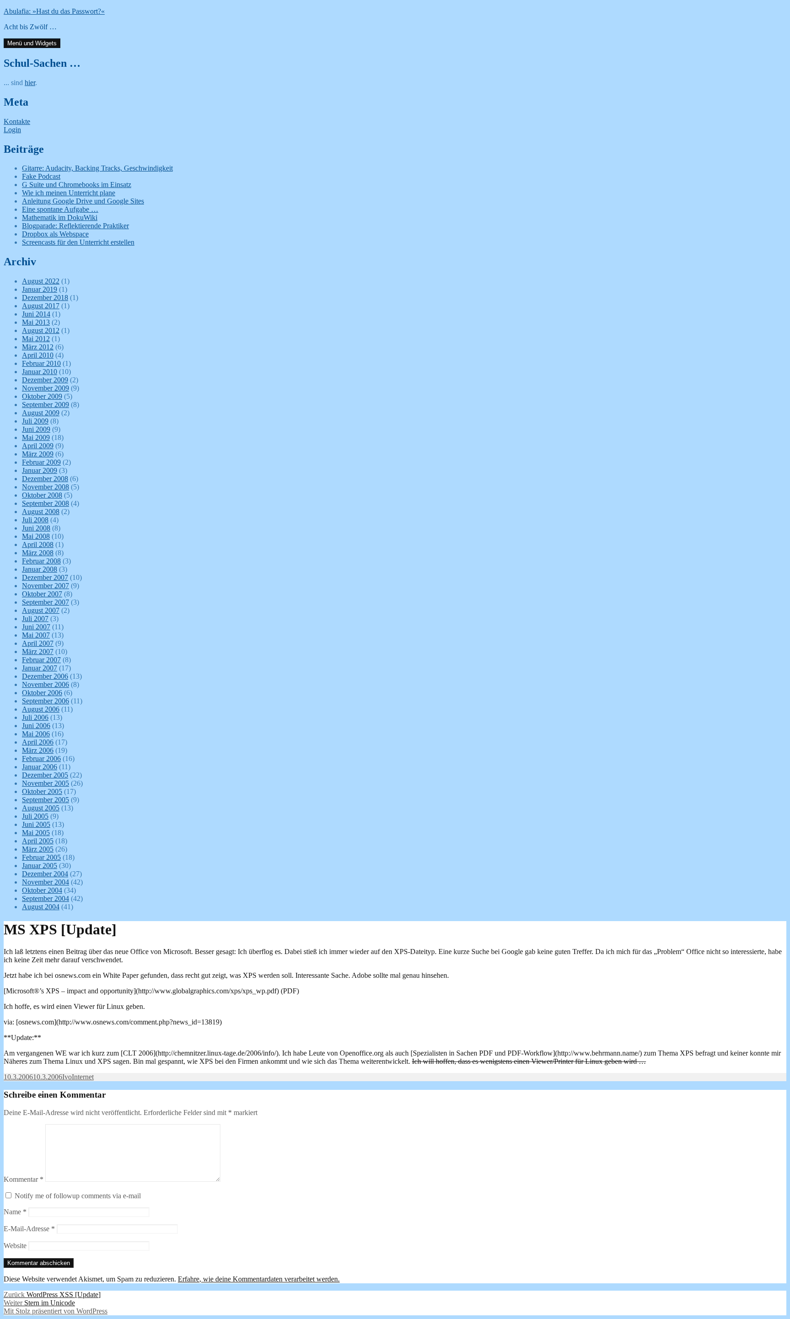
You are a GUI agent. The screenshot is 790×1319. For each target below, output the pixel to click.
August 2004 (40, 907)
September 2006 (45, 701)
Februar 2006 (41, 758)
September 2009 (45, 404)
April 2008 (37, 544)
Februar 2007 (41, 660)
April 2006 (37, 742)
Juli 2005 (35, 816)
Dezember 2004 (45, 874)
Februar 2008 (41, 561)
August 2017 (40, 306)
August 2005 (40, 808)
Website (15, 1245)
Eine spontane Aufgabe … (60, 209)
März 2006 (37, 750)
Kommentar (23, 1179)
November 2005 (45, 783)
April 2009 (37, 446)
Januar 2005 (39, 865)
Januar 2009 (39, 470)
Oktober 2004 (42, 890)
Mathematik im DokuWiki (59, 217)
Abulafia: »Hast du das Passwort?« (54, 11)
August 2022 (40, 281)
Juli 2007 (35, 618)
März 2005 (37, 849)
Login (12, 130)
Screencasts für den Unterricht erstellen (78, 242)
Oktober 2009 (42, 396)
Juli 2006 (35, 717)
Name (15, 1212)
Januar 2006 (39, 767)
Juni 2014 (36, 314)
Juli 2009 (35, 421)
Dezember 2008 (45, 479)
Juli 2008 (35, 520)
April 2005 (37, 841)
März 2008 (37, 553)
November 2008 (45, 487)
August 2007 (40, 610)
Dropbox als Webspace (55, 234)
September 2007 (45, 602)
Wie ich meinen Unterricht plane (68, 193)
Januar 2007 (39, 668)
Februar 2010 (41, 363)
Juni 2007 (36, 627)
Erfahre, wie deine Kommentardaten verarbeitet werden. (259, 1279)
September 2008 (45, 503)
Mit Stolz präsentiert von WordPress (55, 1311)
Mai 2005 (36, 832)
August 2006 (40, 709)
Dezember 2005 (45, 775)
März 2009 (37, 454)
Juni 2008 (36, 528)
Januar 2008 (39, 569)
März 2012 (37, 347)
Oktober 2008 (42, 495)
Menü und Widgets (32, 43)
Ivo (67, 1077)
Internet (83, 1077)
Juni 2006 (36, 725)
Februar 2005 (41, 857)
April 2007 (37, 643)
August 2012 (40, 330)
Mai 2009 (36, 437)
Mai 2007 (36, 635)
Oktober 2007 (42, 594)
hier (30, 82)
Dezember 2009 (45, 380)
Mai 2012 (36, 339)
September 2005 (45, 800)
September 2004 (45, 898)
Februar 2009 (41, 462)
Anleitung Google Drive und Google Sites (83, 201)
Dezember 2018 (45, 297)
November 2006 (45, 684)
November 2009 (45, 388)
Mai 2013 (36, 322)
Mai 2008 (36, 536)
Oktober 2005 (42, 791)
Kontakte (17, 121)
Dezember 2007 (45, 577)
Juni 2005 (36, 824)
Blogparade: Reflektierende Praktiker (75, 226)
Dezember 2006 (45, 676)
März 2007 (37, 651)
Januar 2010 (39, 371)
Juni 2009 (36, 429)
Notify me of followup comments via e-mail (78, 1196)
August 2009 (40, 413)
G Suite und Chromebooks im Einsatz (76, 184)
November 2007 (45, 586)
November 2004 (45, 882)
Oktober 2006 (42, 693)
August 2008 (40, 511)
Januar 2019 (39, 289)
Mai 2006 (36, 734)
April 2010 (37, 355)
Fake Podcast (41, 176)
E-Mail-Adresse (29, 1229)
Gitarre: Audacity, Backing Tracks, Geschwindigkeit (97, 168)
